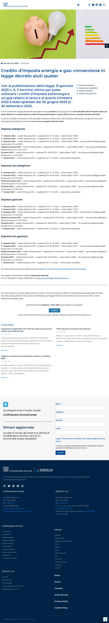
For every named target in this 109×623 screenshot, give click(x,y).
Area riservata (61, 595)
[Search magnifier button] (107, 46)
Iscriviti (60, 453)
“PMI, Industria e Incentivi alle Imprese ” (73, 329)
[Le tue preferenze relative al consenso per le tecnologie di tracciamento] (105, 619)
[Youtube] (93, 4)
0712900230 (63, 503)
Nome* (58, 404)
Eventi (57, 582)
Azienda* (59, 420)
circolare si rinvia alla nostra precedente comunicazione (61, 269)
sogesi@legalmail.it (64, 509)
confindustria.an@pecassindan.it (17, 511)
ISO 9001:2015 (89, 511)
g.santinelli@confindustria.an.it (55, 278)
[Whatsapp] (104, 4)
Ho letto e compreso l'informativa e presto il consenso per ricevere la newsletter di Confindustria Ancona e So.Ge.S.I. (80, 447)
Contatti (58, 588)
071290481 (9, 503)
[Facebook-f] (89, 4)
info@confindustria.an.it (14, 509)
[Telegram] (100, 4)
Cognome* (60, 412)
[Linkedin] (96, 4)
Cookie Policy (61, 608)
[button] (78, 5)
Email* (58, 428)
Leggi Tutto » (5, 350)
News (57, 575)
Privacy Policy (61, 601)
